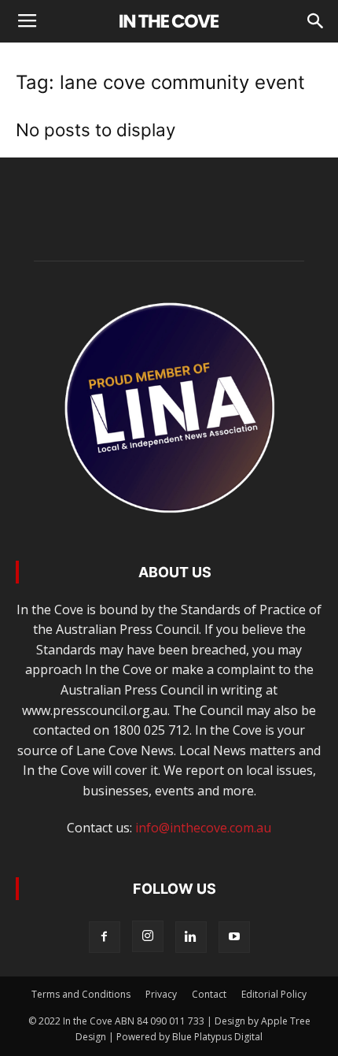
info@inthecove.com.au (203, 827)
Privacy (161, 994)
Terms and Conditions (80, 994)
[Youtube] (234, 937)
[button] (316, 21)
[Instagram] (147, 936)
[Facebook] (104, 937)
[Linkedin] (191, 937)
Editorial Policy (274, 994)
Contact (209, 994)
